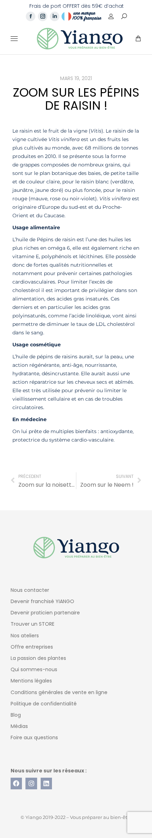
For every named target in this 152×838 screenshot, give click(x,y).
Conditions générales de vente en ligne (59, 692)
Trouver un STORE (32, 623)
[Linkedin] (46, 783)
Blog (16, 714)
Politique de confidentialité (44, 703)
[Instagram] (31, 783)
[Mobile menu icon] (14, 38)
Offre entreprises (32, 646)
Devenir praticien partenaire (45, 612)
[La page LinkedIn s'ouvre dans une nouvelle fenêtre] (54, 16)
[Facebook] (16, 783)
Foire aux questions (34, 737)
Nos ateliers (25, 635)
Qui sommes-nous (34, 669)
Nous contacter (30, 590)
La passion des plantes (38, 658)
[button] (104, 5)
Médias (19, 726)
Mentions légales (31, 680)
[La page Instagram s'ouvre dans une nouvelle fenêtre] (42, 16)
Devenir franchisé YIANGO (42, 601)
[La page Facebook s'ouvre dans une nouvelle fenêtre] (30, 16)
